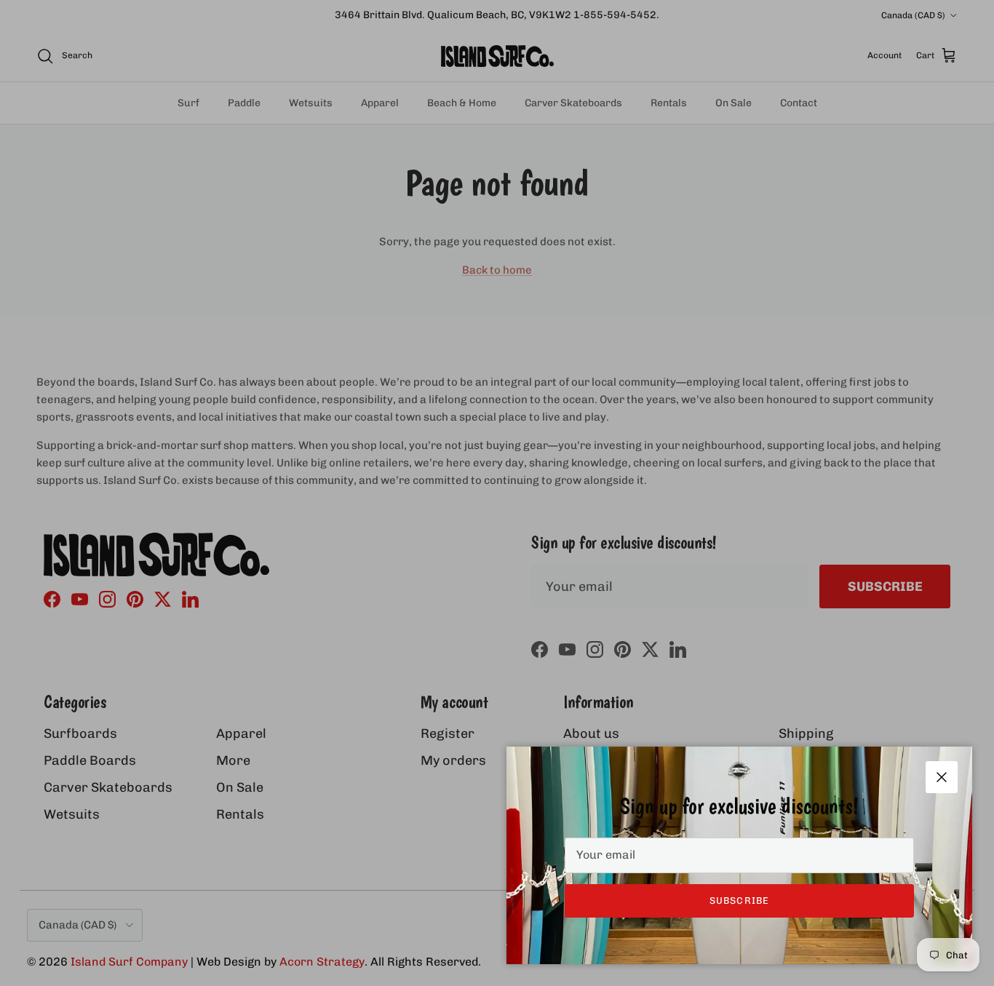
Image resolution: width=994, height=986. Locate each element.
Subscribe (738, 900)
